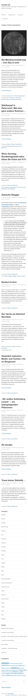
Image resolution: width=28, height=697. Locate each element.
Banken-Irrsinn (9, 281)
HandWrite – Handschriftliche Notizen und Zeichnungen (14, 636)
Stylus (12, 673)
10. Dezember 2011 (21, 197)
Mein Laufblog (4, 644)
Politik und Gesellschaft (19, 96)
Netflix (2, 671)
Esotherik (9, 96)
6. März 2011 (20, 410)
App (9, 663)
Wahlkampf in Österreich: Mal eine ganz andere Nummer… (13, 108)
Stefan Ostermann (7, 65)
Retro (7, 671)
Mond (19, 97)
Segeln (19, 671)
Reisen (3, 590)
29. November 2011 (21, 284)
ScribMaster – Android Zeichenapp (9, 648)
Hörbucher (3, 670)
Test (23, 673)
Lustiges (3, 563)
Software (3, 595)
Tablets (3, 607)
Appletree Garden (16, 663)
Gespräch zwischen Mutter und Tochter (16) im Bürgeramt (13, 358)
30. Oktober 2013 (21, 65)
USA (8, 675)
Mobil (2, 575)
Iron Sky (16, 97)
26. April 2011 (20, 364)
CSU (21, 187)
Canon (7, 665)
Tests (2, 611)
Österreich (14, 146)
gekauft (18, 276)
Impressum (20, 14)
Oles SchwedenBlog (6, 578)
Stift (10, 673)
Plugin (5, 671)
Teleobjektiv (20, 673)
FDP (2, 189)
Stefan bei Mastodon (6, 687)
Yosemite (24, 675)
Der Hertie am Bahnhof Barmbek (13, 315)
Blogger (14, 276)
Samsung (10, 671)
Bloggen (10, 276)
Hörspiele (3, 550)
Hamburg (14, 346)
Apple (12, 663)
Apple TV (20, 663)
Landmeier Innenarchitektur (7, 640)
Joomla (17, 670)
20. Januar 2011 (20, 447)
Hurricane (22, 668)
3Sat (5, 97)
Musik (25, 670)
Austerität (6, 187)
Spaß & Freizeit (4, 599)
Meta (2, 570)
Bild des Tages (4, 526)
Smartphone (3, 673)
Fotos (2, 668)
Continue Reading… (6, 90)
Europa (24, 187)
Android (3, 518)
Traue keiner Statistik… (13, 480)
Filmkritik (11, 97)
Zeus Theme (10, 693)
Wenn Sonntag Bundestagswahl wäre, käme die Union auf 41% (13, 156)
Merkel (5, 189)
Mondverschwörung (5, 99)
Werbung (15, 675)
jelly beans (14, 670)
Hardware (3, 546)
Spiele (2, 603)
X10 (21, 675)
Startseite (3, 14)
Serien (21, 671)
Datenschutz (5, 18)
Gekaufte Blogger (10, 194)
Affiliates (6, 276)
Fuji (5, 668)
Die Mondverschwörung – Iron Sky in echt (13, 61)
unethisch (23, 276)
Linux (2, 558)
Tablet (15, 673)
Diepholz (16, 665)
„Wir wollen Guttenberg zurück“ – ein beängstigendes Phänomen (13, 403)
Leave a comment (5, 67)
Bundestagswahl (13, 187)
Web (2, 615)
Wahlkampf (3, 147)
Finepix (23, 665)
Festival (20, 665)
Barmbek (9, 346)
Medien (8, 144)
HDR (20, 668)
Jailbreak (10, 670)
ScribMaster (14, 671)
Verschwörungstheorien (16, 99)
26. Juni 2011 (20, 319)
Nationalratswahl (8, 146)
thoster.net (5, 4)
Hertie (10, 350)
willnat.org (3, 652)
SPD (9, 189)
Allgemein (3, 514)
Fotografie (3, 538)
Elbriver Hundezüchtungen (7, 628)
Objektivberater (11, 14)
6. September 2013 (21, 113)
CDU (18, 187)
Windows (3, 619)
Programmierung (5, 587)
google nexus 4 (8, 668)
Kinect (2, 555)
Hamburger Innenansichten (7, 632)
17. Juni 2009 (20, 483)
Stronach (20, 146)
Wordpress (19, 675)
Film (13, 96)
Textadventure (3, 675)
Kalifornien (21, 670)
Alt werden (6, 444)
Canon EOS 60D (12, 665)
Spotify (7, 673)
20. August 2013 (20, 162)
